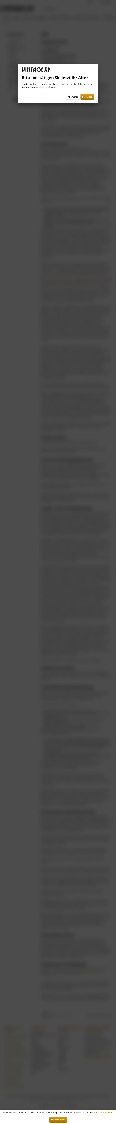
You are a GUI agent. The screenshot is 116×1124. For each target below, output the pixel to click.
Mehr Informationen (103, 1112)
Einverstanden (58, 1119)
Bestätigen (87, 96)
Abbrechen (73, 96)
